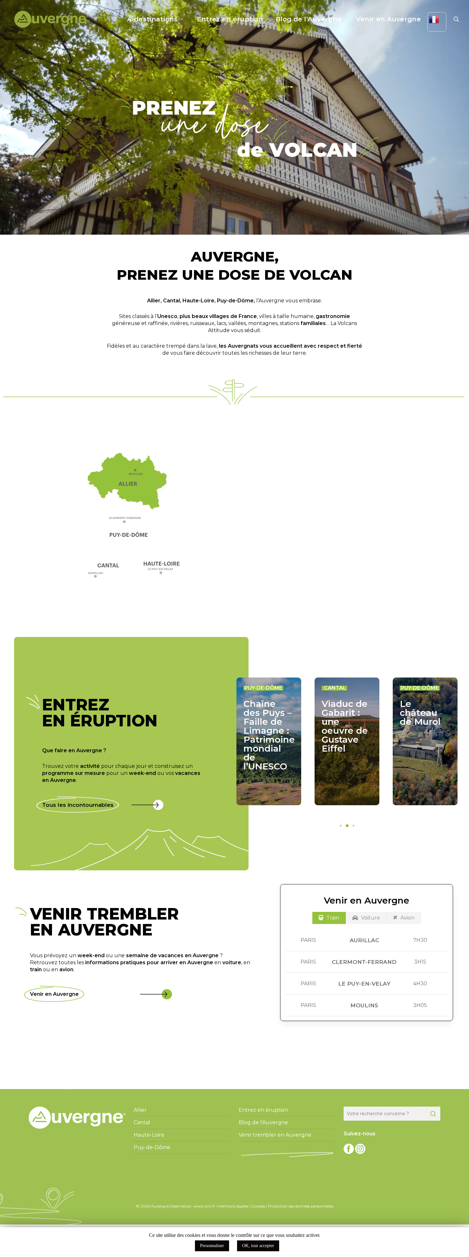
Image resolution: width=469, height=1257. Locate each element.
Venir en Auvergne (54, 994)
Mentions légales (233, 1206)
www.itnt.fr (204, 1206)
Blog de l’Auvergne (263, 1122)
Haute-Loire (198, 301)
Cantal (171, 301)
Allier (153, 301)
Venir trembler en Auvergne (275, 1135)
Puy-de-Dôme (235, 301)
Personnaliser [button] (212, 1245)
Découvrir (333, 573)
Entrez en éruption (263, 1110)
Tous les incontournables (78, 805)
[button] (130, 521)
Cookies (258, 1206)
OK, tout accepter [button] (258, 1245)
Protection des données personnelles (300, 1206)
